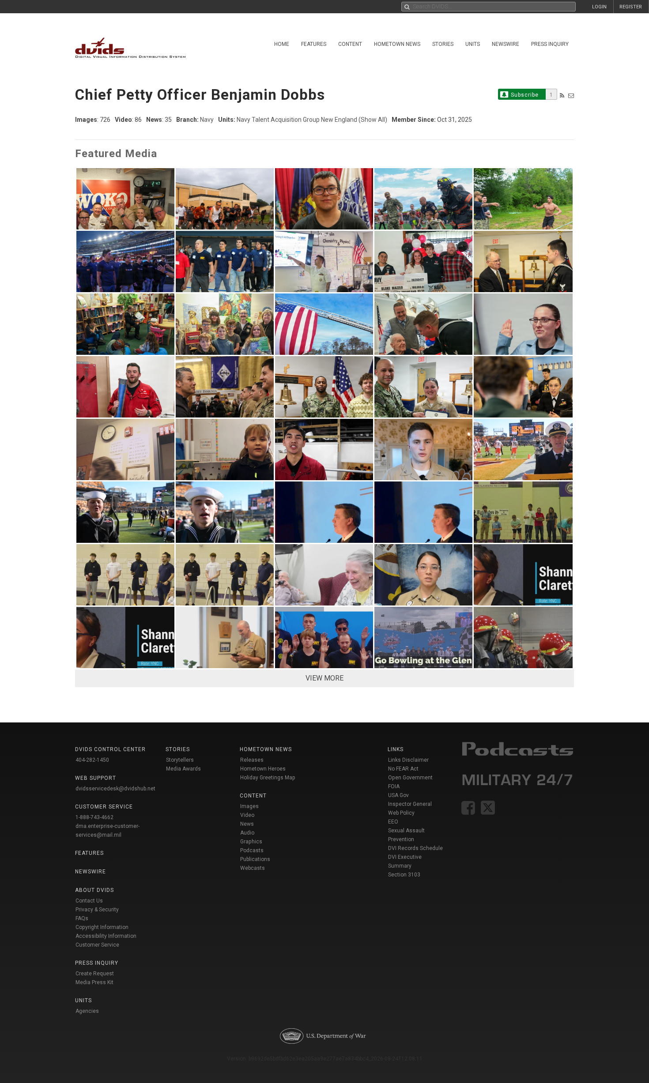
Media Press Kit (94, 982)
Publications (255, 859)
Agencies (87, 1011)
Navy (207, 119)
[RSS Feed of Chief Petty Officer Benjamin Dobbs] (562, 95)
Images (249, 806)
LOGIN (599, 7)
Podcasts (252, 850)
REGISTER (630, 7)
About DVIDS (94, 890)
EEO (393, 822)
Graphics (251, 842)
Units (472, 44)
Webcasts (252, 868)
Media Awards (183, 769)
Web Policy (401, 813)
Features (313, 44)
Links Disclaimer (408, 760)
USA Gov (398, 795)
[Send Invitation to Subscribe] (571, 95)
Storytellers (180, 760)
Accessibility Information (105, 936)
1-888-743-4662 (94, 817)
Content (350, 44)
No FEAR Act (403, 769)
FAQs (81, 918)
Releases (252, 760)
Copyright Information (101, 927)
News (247, 824)
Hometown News (397, 44)
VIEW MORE (324, 678)
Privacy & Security (97, 909)
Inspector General (410, 804)
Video (247, 815)
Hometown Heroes (263, 769)
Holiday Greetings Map (267, 778)
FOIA (394, 786)
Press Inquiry (550, 44)
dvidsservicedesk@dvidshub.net (115, 789)
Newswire (505, 44)
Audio (247, 833)
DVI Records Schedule (415, 848)
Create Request (94, 973)
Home (281, 44)
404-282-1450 (92, 760)
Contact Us (89, 901)
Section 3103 (404, 875)
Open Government (410, 778)
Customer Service (97, 945)
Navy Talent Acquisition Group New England (297, 119)
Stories (442, 44)
